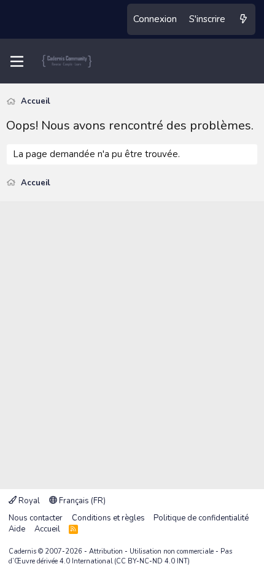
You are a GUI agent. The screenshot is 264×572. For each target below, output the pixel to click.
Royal (28, 500)
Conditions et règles (108, 518)
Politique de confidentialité (201, 518)
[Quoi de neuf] (243, 19)
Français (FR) (81, 500)
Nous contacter (36, 518)
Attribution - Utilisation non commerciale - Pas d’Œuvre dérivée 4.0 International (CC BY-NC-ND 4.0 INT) (120, 556)
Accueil (47, 529)
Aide (17, 529)
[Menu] (16, 61)
